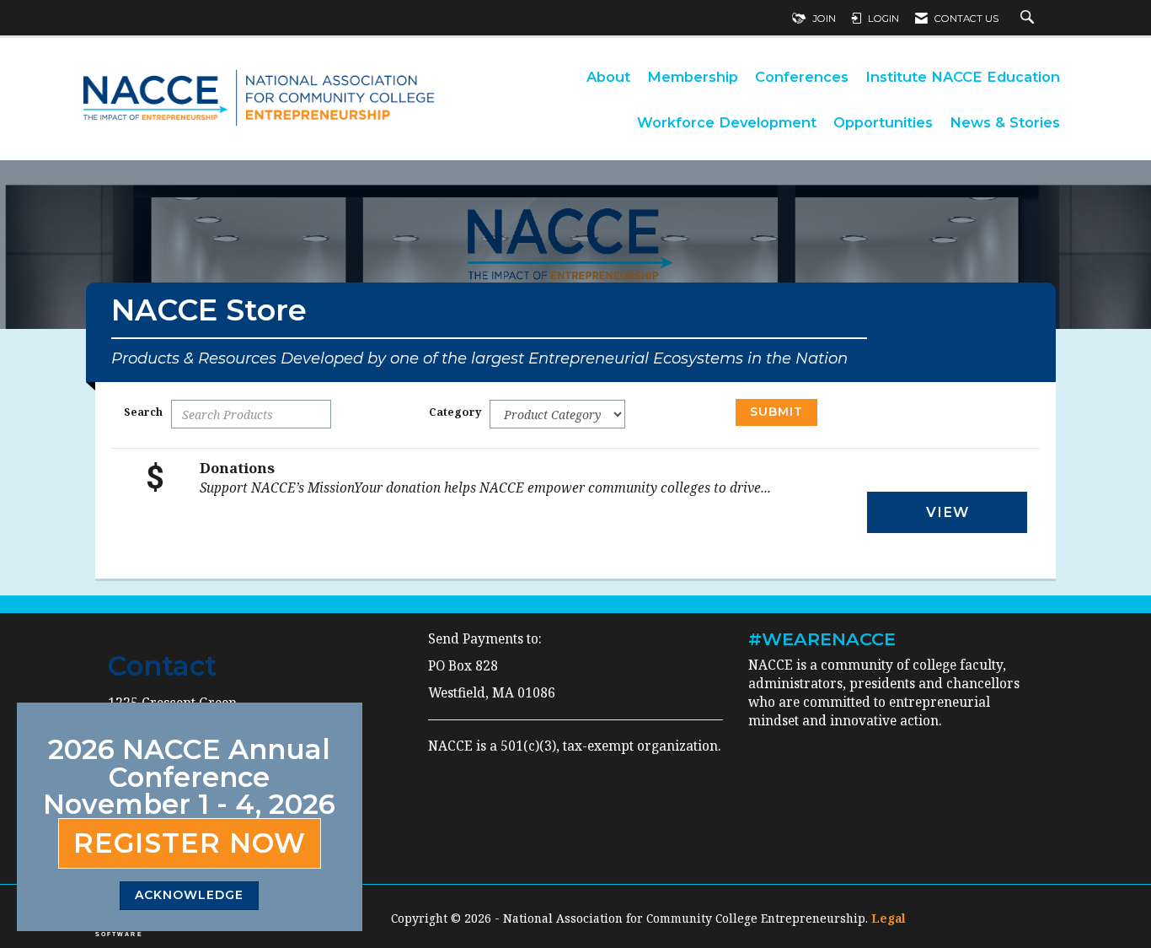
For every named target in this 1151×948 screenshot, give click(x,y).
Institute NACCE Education (962, 76)
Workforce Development (726, 122)
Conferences (802, 76)
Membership (692, 76)
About (608, 76)
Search (143, 412)
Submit (776, 411)
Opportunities (883, 122)
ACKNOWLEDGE (189, 894)
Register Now (189, 843)
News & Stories (1005, 122)
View (947, 512)
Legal (888, 918)
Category (455, 412)
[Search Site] (1029, 18)
